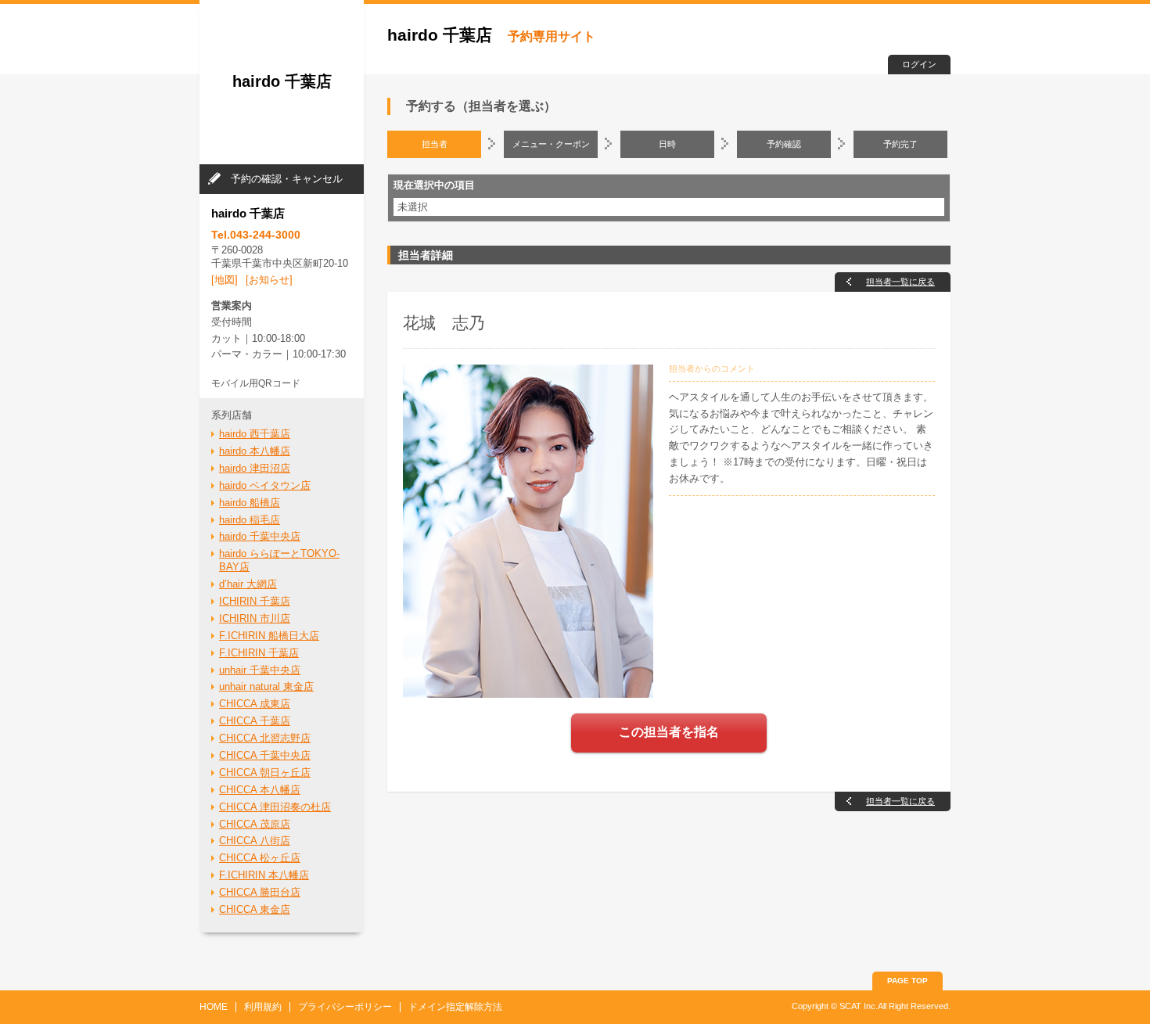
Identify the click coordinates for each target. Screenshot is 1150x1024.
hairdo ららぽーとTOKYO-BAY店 (279, 560)
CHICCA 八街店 (254, 840)
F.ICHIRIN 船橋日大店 (269, 635)
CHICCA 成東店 (254, 704)
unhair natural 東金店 (266, 686)
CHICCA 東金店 (254, 909)
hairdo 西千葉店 (254, 434)
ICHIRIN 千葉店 (254, 601)
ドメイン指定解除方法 (455, 1006)
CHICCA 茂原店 (254, 824)
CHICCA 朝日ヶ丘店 (265, 772)
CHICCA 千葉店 (254, 721)
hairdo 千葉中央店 (259, 536)
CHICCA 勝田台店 (259, 892)
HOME (213, 1006)
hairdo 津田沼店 (254, 468)
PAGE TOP (907, 980)
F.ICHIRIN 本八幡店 (264, 875)
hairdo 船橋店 (249, 502)
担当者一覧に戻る (900, 281)
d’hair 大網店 (248, 584)
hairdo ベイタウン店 (265, 485)
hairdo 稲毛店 (249, 520)
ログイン (919, 64)
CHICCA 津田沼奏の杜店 (275, 807)
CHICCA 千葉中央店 (265, 755)
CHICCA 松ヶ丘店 (259, 858)
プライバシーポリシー (345, 1006)
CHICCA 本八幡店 (259, 790)
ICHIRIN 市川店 (254, 618)
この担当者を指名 (669, 731)
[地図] (224, 280)
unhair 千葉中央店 (259, 670)
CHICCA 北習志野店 (265, 738)
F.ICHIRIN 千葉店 (259, 653)
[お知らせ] (269, 280)
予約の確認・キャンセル (287, 179)
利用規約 (263, 1006)
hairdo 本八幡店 (254, 451)
